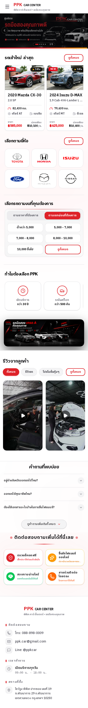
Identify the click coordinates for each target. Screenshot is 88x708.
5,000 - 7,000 (63, 227)
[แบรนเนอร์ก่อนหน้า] (4, 30)
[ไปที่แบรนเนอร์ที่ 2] (38, 44)
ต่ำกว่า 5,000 (25, 227)
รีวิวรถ (29, 372)
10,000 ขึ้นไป (25, 249)
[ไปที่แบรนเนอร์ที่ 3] (41, 44)
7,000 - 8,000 (25, 238)
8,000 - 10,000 (63, 238)
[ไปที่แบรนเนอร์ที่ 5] (45, 44)
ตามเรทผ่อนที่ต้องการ (62, 215)
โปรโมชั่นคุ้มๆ (51, 372)
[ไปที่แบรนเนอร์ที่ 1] (35, 44)
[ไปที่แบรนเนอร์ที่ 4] (43, 44)
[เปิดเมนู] (7, 6)
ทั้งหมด (11, 372)
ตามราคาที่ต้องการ (25, 215)
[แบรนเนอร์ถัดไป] (83, 30)
